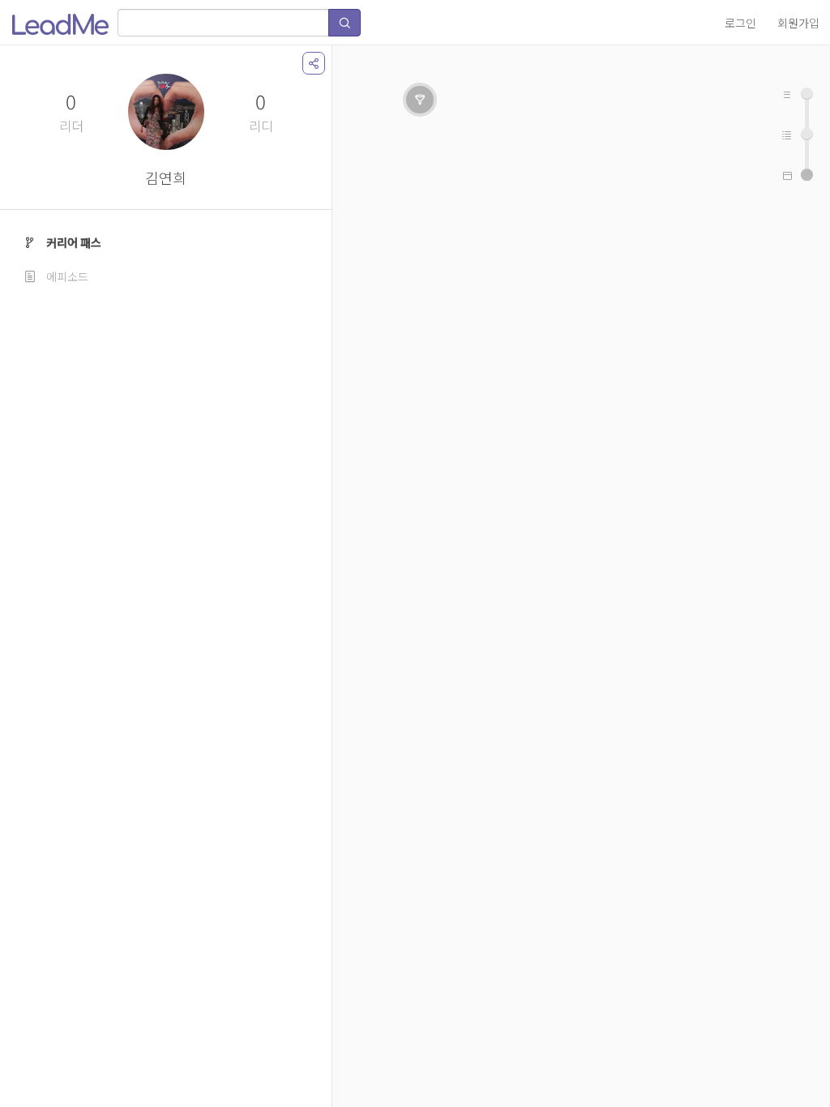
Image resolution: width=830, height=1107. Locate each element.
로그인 (740, 23)
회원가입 (798, 23)
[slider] (807, 175)
